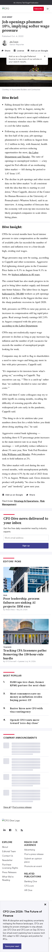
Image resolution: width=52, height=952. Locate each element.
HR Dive (28, 890)
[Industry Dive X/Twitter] (16, 830)
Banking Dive (30, 881)
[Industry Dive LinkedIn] (4, 830)
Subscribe (38, 9)
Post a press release (22, 807)
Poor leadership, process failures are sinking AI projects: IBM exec (21, 602)
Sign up (26, 545)
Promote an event (33, 866)
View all (7, 807)
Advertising (29, 849)
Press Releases (9, 872)
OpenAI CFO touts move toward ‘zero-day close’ (24, 721)
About (5, 847)
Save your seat (12, 946)
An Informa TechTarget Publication (26, 3)
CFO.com (29, 885)
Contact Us (7, 855)
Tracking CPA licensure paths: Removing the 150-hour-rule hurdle (25, 654)
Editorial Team (9, 851)
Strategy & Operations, (27, 501)
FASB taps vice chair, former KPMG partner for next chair (28, 683)
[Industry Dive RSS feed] (22, 830)
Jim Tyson (14, 41)
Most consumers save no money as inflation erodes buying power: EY (26, 697)
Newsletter (7, 860)
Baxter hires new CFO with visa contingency (26, 710)
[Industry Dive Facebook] (10, 830)
